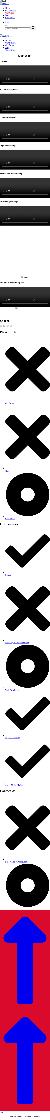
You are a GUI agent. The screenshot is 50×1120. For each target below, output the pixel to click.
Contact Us (10, 17)
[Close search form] (6, 25)
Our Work (9, 13)
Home (8, 8)
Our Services (10, 10)
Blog (7, 15)
